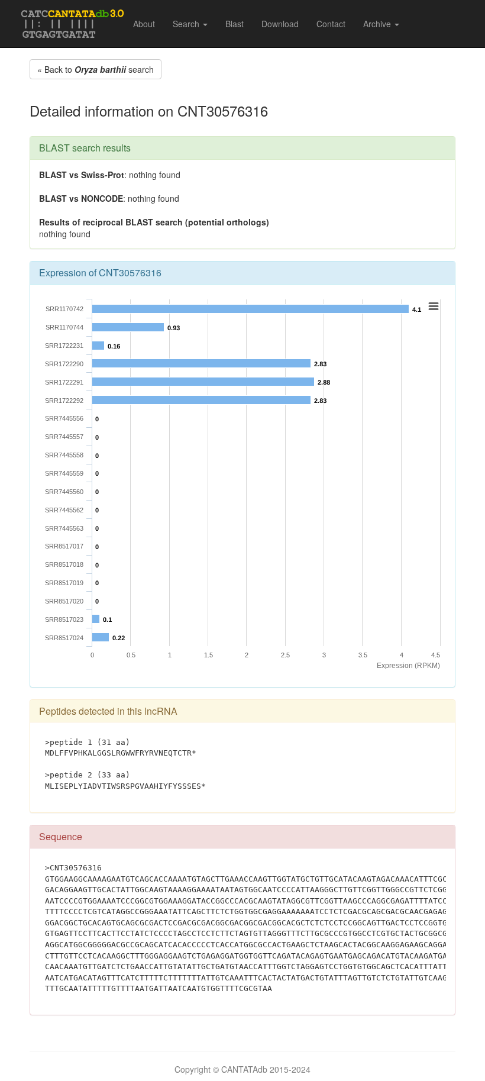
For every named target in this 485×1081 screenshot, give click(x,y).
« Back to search (95, 69)
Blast (234, 24)
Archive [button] (378, 24)
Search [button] (187, 24)
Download (280, 24)
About (144, 24)
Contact (330, 24)
